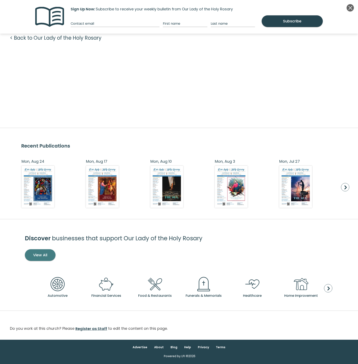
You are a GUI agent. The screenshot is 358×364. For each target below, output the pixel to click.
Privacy (203, 347)
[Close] (350, 7)
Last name (219, 23)
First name (171, 23)
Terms (220, 347)
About (159, 347)
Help (187, 347)
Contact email (82, 23)
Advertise (140, 347)
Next (345, 187)
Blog (174, 347)
